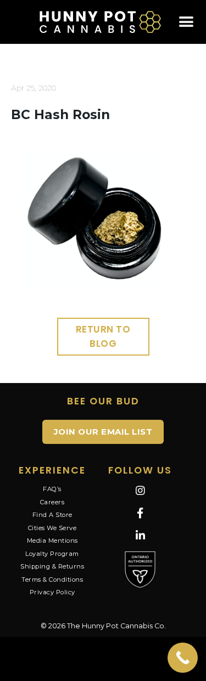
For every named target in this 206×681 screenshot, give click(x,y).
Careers (52, 502)
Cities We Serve (52, 528)
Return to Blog (103, 336)
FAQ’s (52, 489)
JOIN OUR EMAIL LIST (103, 431)
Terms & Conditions (52, 579)
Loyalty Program (52, 554)
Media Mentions (52, 540)
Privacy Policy (52, 592)
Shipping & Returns (52, 566)
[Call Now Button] (183, 658)
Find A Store (52, 515)
